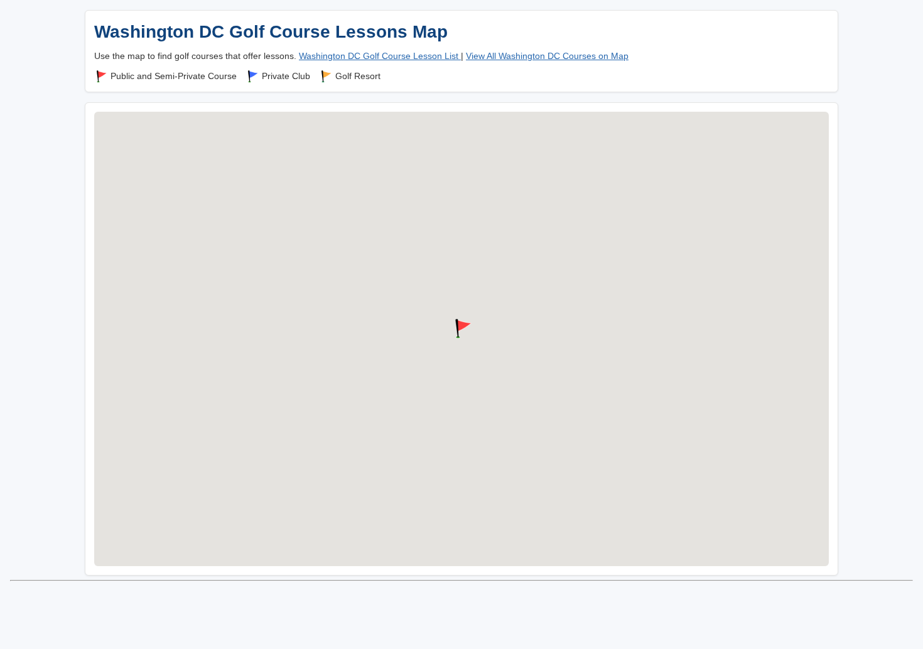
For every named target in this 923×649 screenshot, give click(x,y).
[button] (461, 329)
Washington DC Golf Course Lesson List (380, 56)
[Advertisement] (461, 614)
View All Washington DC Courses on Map (547, 56)
